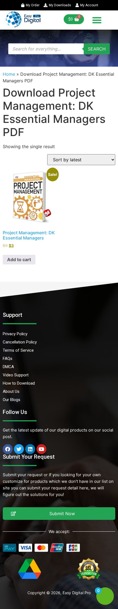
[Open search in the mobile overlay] (59, 48)
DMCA (8, 366)
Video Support (16, 375)
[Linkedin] (30, 449)
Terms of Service (18, 350)
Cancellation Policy (20, 342)
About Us (11, 391)
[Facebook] (8, 449)
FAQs (7, 358)
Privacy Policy (15, 333)
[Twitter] (19, 449)
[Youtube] (41, 449)
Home (9, 74)
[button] (96, 20)
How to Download (19, 383)
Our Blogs (11, 399)
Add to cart (19, 259)
